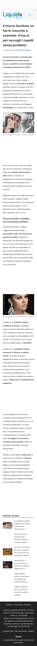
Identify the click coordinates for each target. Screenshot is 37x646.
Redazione (9, 605)
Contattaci (31, 631)
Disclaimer (27, 605)
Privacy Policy (18, 605)
